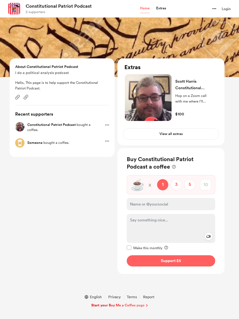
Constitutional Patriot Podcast (59, 6)
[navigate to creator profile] (14, 8)
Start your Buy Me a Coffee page (117, 305)
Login (226, 9)
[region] (171, 101)
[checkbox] (144, 248)
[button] (145, 8)
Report (148, 297)
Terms (132, 297)
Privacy (114, 297)
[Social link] (17, 97)
